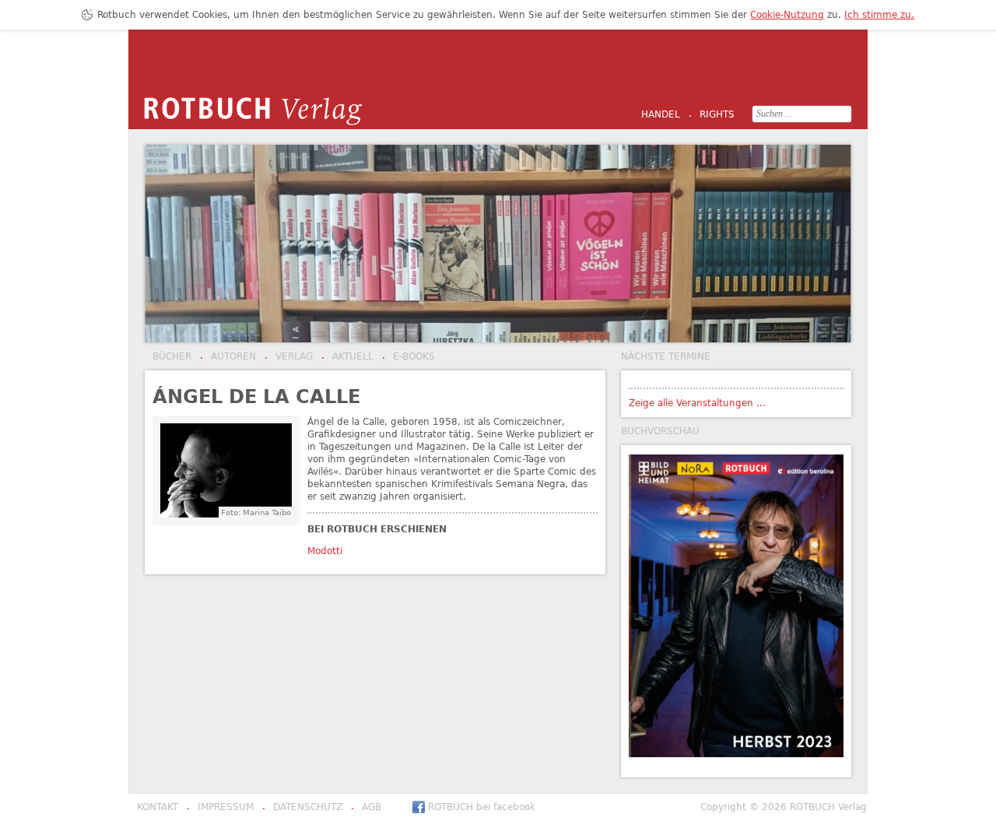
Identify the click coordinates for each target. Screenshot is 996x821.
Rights (712, 115)
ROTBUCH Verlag (253, 111)
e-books (408, 357)
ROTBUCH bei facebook (481, 807)
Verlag (289, 357)
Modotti (324, 551)
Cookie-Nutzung (787, 14)
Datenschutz (302, 808)
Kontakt (157, 807)
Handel (660, 114)
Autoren (228, 357)
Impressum (220, 808)
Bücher (172, 356)
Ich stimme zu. (879, 14)
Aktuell (347, 357)
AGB (366, 808)
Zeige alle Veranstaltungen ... (697, 403)
